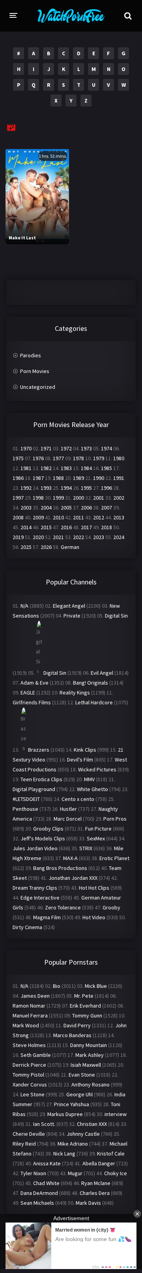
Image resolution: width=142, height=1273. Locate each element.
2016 (66, 527)
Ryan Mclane (95, 1183)
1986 (18, 478)
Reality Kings (75, 692)
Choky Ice (115, 1173)
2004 (46, 507)
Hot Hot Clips (94, 887)
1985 (106, 468)
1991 (118, 478)
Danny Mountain (88, 1045)
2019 (18, 537)
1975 (18, 458)
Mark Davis (88, 1202)
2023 (98, 537)
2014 (26, 527)
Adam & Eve (35, 682)
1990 (98, 478)
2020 (38, 537)
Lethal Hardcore (94, 702)
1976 (38, 458)
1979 (98, 458)
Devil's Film (80, 759)
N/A (24, 605)
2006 (86, 507)
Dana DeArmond (39, 1192)
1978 (78, 458)
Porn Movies (34, 371)
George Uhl (79, 1094)
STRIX (85, 848)
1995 (86, 487)
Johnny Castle (83, 1133)
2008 (18, 517)
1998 (38, 497)
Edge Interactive (40, 897)
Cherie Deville (29, 1133)
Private (72, 615)
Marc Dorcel (68, 818)
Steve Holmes (29, 1045)
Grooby (111, 907)
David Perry (77, 1025)
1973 (86, 448)
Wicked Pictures (97, 769)
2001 (98, 497)
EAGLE (28, 692)
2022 (78, 537)
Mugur (75, 1173)
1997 (18, 497)
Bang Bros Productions (60, 868)
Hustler (68, 808)
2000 (78, 497)
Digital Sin (116, 615)
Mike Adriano (73, 1143)
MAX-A (70, 858)
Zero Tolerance (63, 907)
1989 (78, 478)
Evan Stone (82, 1074)
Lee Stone (33, 1094)
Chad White (46, 1183)
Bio (56, 985)
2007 (106, 507)
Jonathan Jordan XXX (73, 877)
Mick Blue (96, 985)
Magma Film (47, 917)
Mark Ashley (89, 1054)
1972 (66, 448)
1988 (58, 478)
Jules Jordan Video (35, 848)
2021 (58, 537)
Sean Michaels (37, 1202)
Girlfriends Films (32, 702)
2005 (66, 507)
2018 (106, 527)
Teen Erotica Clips (41, 779)
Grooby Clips (48, 828)
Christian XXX (92, 1123)
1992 (26, 487)
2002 (118, 497)
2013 (118, 517)
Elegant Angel (69, 605)
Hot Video (93, 917)
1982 (46, 468)
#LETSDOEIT (26, 799)
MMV (89, 779)
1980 (118, 458)
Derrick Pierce (29, 1064)
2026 (46, 547)
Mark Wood (26, 1025)
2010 (58, 517)
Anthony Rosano (90, 1084)
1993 (46, 487)
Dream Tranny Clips (35, 887)
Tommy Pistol (28, 1074)
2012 (98, 517)
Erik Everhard (85, 1005)
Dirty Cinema (27, 927)
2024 (118, 537)
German (70, 547)
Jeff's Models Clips (43, 838)
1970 (26, 448)
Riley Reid (24, 1143)
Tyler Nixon (33, 1173)
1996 (106, 487)
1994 (66, 487)
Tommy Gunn (87, 1015)
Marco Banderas (72, 1035)
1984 (86, 468)
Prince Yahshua (71, 1104)
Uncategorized (37, 386)
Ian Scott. (44, 1123)
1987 (38, 478)
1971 (46, 448)
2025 (26, 547)
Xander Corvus (30, 1084)
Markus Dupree (65, 1114)
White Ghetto (92, 789)
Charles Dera (95, 1192)
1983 (66, 468)
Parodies (30, 355)
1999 (58, 497)
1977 (58, 458)
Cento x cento (78, 799)
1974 (106, 448)
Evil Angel (102, 672)
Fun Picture (98, 828)
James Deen (35, 995)
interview (116, 1114)
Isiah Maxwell (86, 1064)
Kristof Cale (111, 1153)
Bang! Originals (90, 682)
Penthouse (25, 808)
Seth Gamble (36, 1054)
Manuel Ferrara (30, 1015)
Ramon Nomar (29, 1005)
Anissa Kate (47, 1163)
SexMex (96, 838)
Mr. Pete (83, 995)
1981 (26, 468)
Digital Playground (34, 789)
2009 (38, 517)
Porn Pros (115, 818)
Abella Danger (98, 1163)
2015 (46, 527)
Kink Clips (85, 749)
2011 (78, 517)
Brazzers (38, 749)
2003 (26, 507)
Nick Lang (64, 1153)
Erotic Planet (114, 858)
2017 (86, 527)
